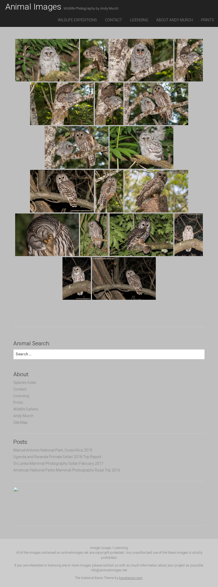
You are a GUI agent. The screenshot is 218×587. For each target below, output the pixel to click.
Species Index (24, 382)
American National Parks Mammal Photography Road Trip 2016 (66, 470)
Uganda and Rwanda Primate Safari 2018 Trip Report (57, 457)
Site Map (20, 422)
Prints (207, 20)
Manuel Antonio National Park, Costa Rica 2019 (52, 450)
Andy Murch (23, 416)
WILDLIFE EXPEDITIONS (77, 20)
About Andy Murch (174, 20)
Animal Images (61, 7)
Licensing (139, 20)
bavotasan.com (130, 578)
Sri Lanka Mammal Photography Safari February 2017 (58, 463)
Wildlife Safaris (25, 409)
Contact (113, 20)
